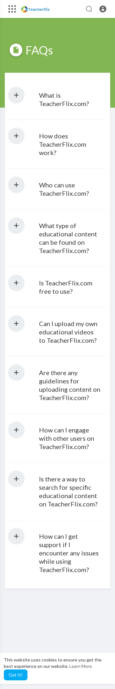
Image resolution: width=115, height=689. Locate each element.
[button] (102, 9)
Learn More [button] (80, 666)
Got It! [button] (16, 674)
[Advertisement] (57, 644)
